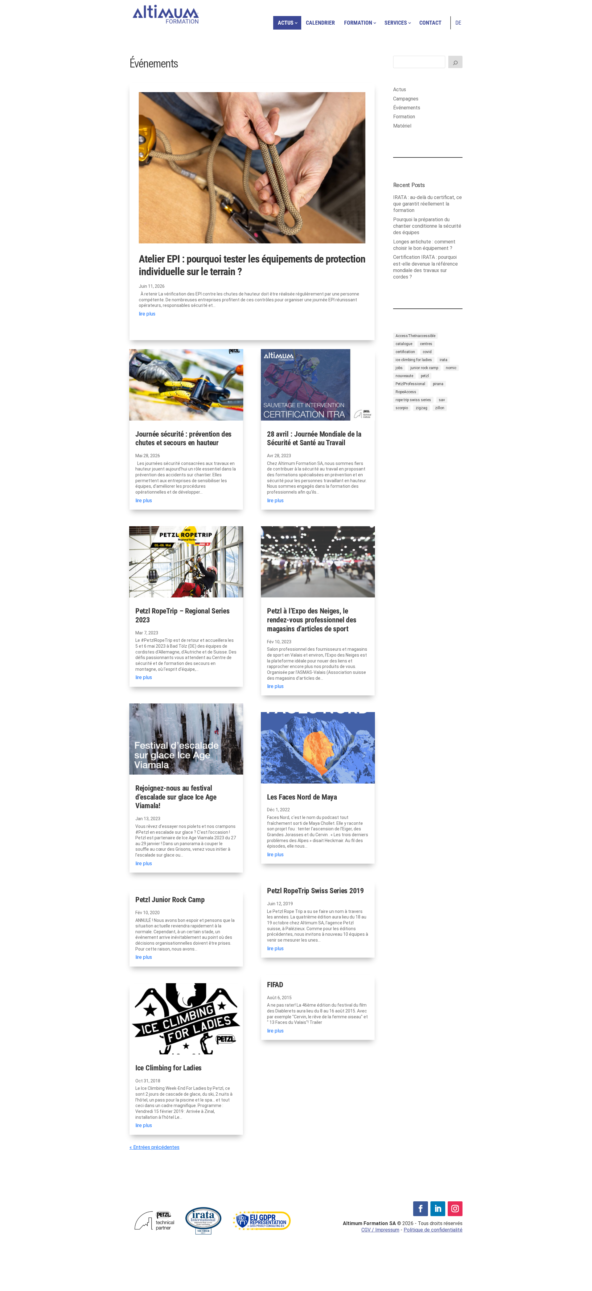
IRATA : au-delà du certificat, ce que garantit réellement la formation (427, 204)
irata (443, 360)
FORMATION (358, 22)
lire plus (147, 314)
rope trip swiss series (413, 400)
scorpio (402, 408)
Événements (406, 108)
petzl (425, 376)
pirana (438, 384)
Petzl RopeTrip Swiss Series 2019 (315, 890)
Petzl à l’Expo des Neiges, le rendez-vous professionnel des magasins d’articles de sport (311, 620)
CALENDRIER (320, 22)
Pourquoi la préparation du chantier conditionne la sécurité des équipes (427, 226)
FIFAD (275, 984)
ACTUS (286, 22)
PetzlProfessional (410, 384)
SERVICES (395, 22)
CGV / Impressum (380, 1230)
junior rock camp (424, 368)
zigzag (421, 408)
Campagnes (405, 99)
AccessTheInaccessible (415, 336)
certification (405, 352)
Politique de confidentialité (433, 1230)
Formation (404, 117)
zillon (439, 408)
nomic (451, 368)
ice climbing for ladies (414, 360)
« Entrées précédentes (154, 1147)
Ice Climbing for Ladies (168, 1068)
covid (427, 352)
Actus (399, 89)
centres (426, 344)
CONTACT (430, 22)
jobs (399, 368)
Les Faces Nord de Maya (302, 797)
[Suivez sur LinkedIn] (437, 1208)
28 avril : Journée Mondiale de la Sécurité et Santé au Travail (314, 438)
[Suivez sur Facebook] (420, 1208)
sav (442, 400)
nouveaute (404, 376)
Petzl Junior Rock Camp (169, 899)
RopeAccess (406, 392)
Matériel (402, 126)
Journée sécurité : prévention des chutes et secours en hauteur (183, 438)
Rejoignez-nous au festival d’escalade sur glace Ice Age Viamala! (175, 797)
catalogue (404, 344)
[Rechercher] (455, 62)
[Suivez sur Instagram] (455, 1208)
